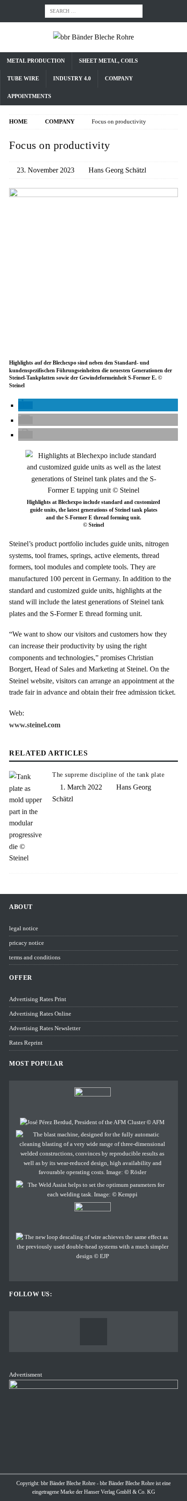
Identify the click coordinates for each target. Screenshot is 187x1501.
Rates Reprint (26, 1042)
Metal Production (36, 61)
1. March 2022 (81, 787)
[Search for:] (94, 10)
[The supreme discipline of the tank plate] (27, 817)
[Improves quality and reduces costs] (92, 1153)
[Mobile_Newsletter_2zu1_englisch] (93, 1459)
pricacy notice (26, 942)
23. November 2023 (45, 170)
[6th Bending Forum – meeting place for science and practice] (92, 1215)
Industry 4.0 (72, 78)
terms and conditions (34, 957)
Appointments (29, 96)
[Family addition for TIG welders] (92, 1190)
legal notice (23, 928)
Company (119, 78)
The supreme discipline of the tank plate (108, 774)
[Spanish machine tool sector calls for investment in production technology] (92, 1122)
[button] (25, 405)
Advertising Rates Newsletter (44, 1028)
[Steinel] (93, 351)
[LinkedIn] (93, 1331)
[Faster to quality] (92, 1247)
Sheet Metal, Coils (108, 61)
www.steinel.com (34, 725)
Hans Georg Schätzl (117, 170)
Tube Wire (23, 78)
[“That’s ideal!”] (92, 1101)
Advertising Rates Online (40, 1013)
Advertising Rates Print (37, 999)
